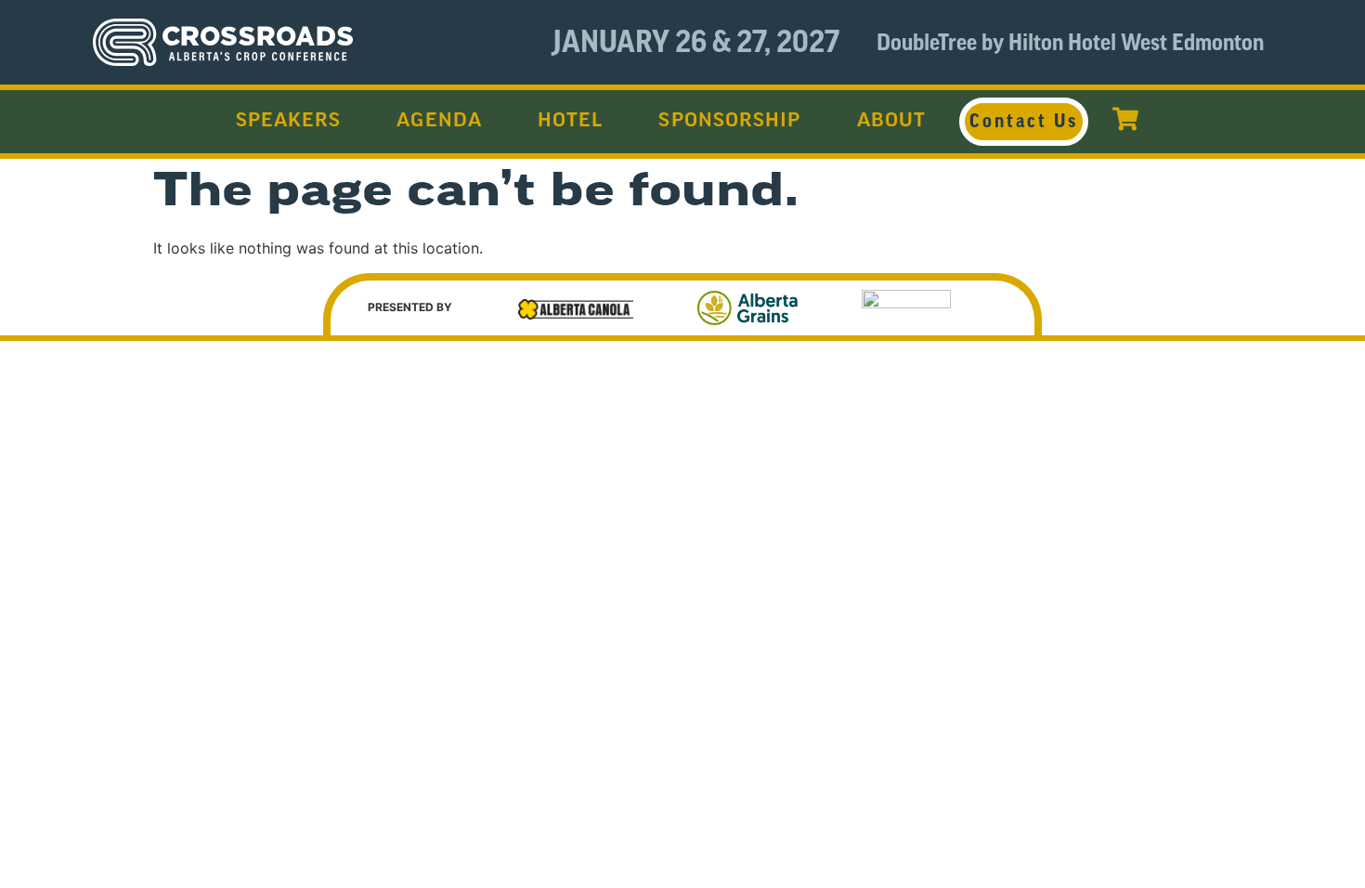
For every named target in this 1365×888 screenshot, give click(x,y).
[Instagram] (1267, 438)
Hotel (571, 121)
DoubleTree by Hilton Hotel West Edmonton (1070, 43)
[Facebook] (1145, 438)
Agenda (439, 121)
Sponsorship (729, 121)
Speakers (289, 121)
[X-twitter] (1206, 438)
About (892, 121)
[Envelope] (1083, 438)
